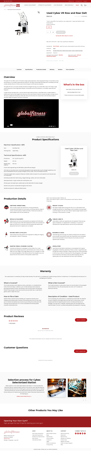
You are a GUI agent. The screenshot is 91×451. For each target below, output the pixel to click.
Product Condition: (50, 24)
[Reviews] (80, 16)
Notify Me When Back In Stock (64, 35)
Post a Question (70, 69)
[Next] (85, 400)
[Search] (81, 5)
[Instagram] (80, 433)
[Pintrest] (85, 433)
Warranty (52, 69)
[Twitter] (78, 433)
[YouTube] (82, 433)
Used (49, 27)
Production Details (41, 69)
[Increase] (53, 32)
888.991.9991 (8, 1)
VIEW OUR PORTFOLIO (24, 396)
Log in (85, 1)
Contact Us (79, 1)
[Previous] (83, 400)
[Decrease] (48, 32)
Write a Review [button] (81, 319)
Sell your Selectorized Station (74, 55)
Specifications (29, 69)
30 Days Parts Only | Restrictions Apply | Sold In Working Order (68, 50)
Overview (19, 69)
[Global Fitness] (12, 5)
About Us (71, 1)
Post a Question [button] (80, 351)
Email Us (55, 52)
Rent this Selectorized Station (54, 55)
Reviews (60, 69)
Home (5, 9)
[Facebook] (76, 433)
